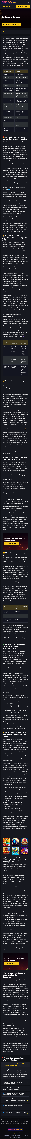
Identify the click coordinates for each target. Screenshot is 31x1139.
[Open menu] (28, 2)
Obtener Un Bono (12, 24)
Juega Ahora (9, 6)
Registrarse (23, 6)
